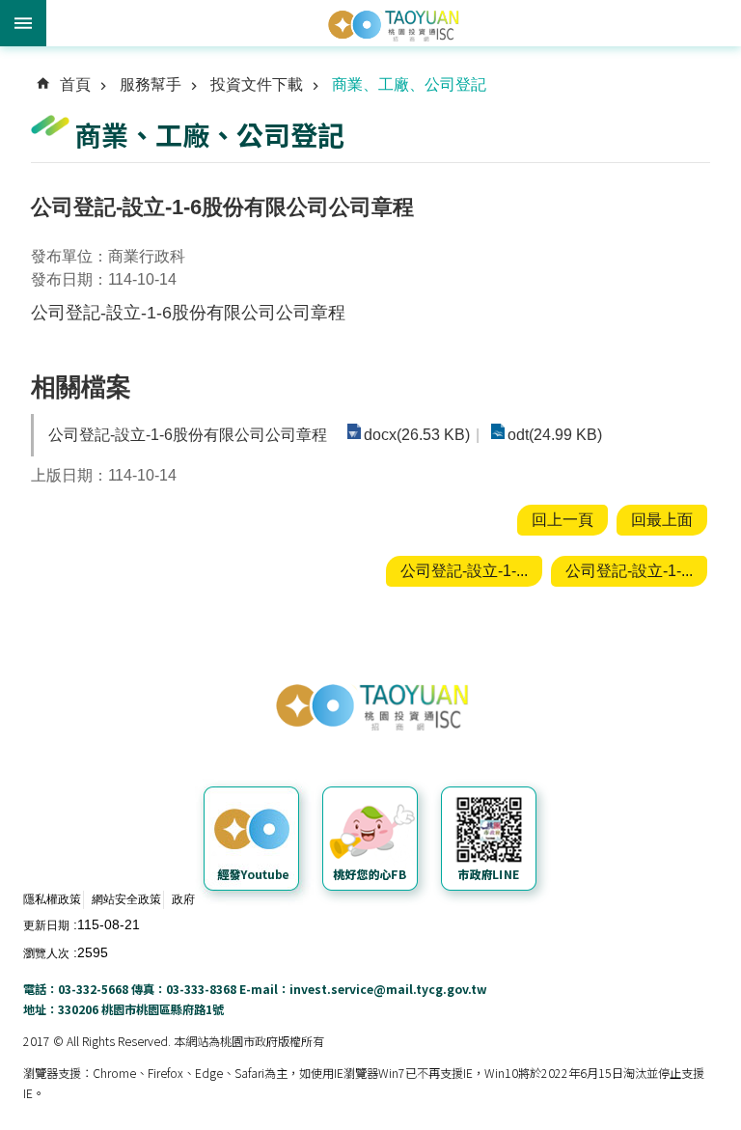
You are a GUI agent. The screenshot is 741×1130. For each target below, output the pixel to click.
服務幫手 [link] (150, 84)
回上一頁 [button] (562, 519)
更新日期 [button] (46, 925)
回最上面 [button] (662, 519)
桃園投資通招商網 (393, 24)
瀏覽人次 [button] (46, 953)
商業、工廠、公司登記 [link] (409, 84)
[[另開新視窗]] (254, 842)
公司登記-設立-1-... (464, 571)
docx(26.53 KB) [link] (417, 435)
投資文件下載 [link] (256, 84)
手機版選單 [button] (23, 23)
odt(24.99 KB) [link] (555, 435)
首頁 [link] (75, 84)
